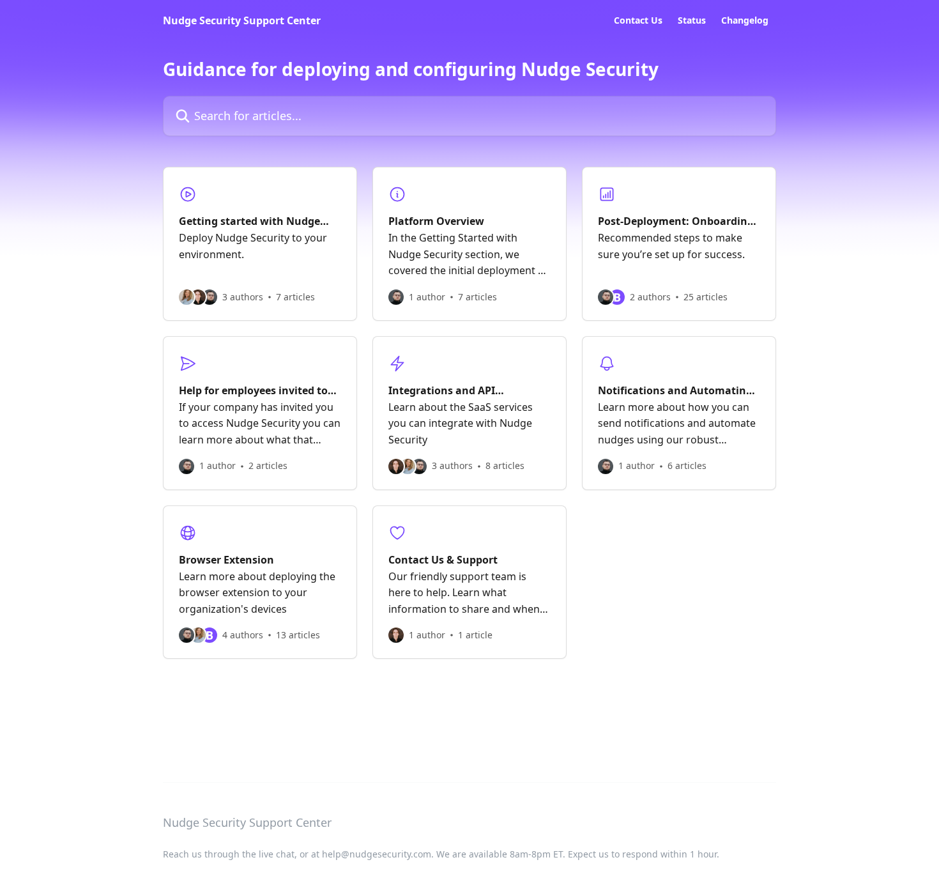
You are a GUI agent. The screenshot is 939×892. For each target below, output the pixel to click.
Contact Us (638, 20)
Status (692, 20)
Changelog (744, 20)
